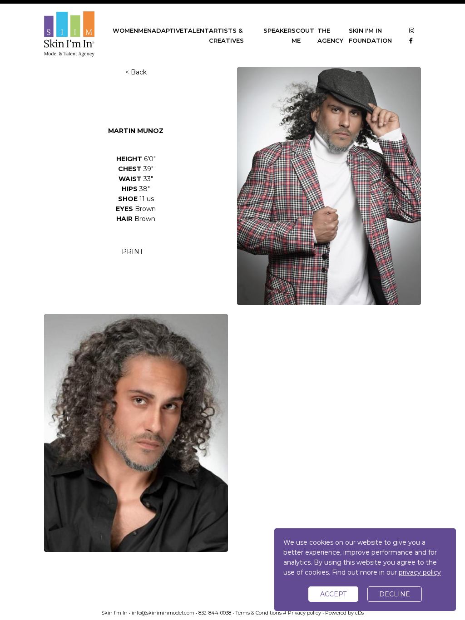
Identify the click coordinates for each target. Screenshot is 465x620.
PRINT (132, 251)
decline (394, 594)
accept (333, 594)
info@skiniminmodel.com (163, 613)
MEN (145, 30)
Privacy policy (304, 613)
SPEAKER (277, 30)
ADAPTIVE (167, 30)
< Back (136, 72)
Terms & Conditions (258, 613)
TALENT (196, 30)
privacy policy (420, 572)
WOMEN (125, 30)
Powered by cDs (344, 613)
